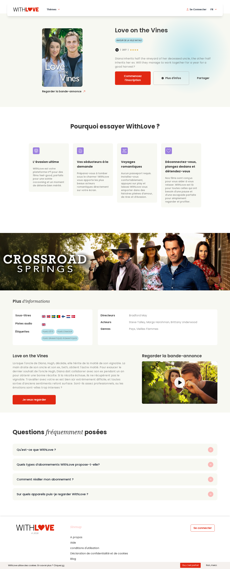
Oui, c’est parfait (190, 565)
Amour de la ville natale (129, 40)
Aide (73, 543)
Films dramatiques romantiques (60, 338)
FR (211, 9)
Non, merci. (211, 565)
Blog (73, 559)
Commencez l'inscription (133, 78)
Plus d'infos (173, 78)
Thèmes (51, 9)
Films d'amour (64, 331)
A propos (76, 537)
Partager (203, 78)
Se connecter (202, 528)
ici (63, 565)
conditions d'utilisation (84, 548)
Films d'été (48, 331)
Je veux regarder (34, 400)
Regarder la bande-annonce (61, 91)
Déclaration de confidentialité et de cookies (99, 553)
